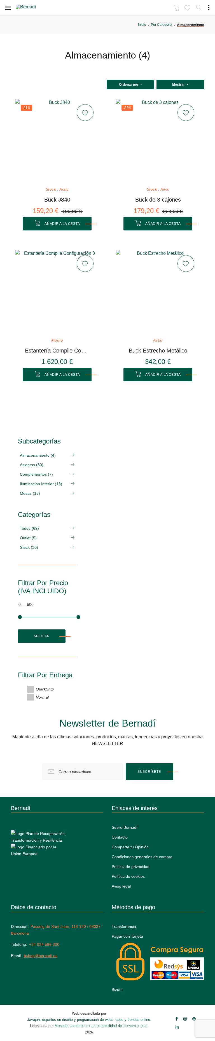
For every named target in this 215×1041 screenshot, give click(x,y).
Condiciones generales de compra (142, 857)
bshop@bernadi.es (40, 955)
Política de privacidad (130, 866)
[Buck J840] (57, 141)
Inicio (142, 25)
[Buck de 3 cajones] (158, 141)
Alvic (164, 189)
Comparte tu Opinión (130, 847)
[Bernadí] (34, 8)
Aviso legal (121, 886)
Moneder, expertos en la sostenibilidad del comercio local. (101, 1026)
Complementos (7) (36, 474)
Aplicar (42, 636)
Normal (42, 697)
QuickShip (45, 689)
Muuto (57, 340)
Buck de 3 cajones (158, 200)
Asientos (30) (31, 465)
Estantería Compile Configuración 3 (57, 350)
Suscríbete (149, 772)
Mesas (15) (30, 493)
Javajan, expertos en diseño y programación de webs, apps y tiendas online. (89, 1019)
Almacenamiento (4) (38, 455)
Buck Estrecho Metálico (158, 350)
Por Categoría (161, 25)
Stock (51, 189)
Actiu (64, 189)
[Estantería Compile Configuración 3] (57, 292)
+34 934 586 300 (44, 944)
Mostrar (179, 85)
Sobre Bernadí (124, 827)
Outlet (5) (28, 538)
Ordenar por (129, 85)
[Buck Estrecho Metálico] (158, 292)
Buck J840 (57, 200)
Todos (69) (29, 528)
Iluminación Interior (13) (41, 484)
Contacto (120, 837)
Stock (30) (29, 547)
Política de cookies (128, 876)
